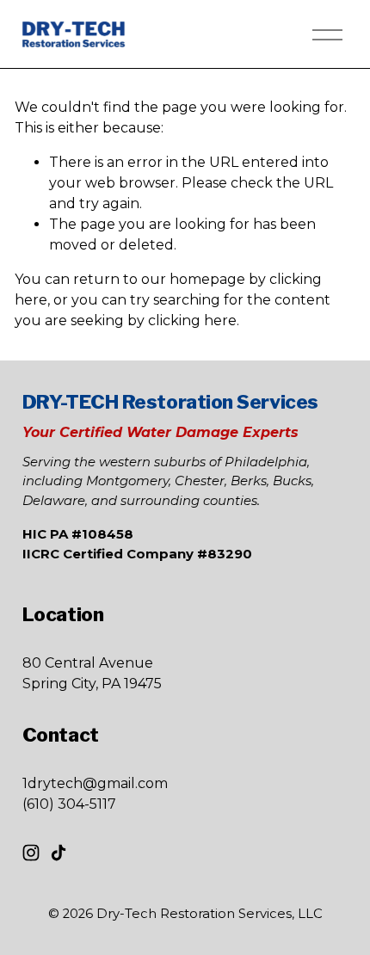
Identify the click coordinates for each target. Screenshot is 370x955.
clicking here (192, 320)
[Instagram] (31, 852)
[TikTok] (58, 852)
